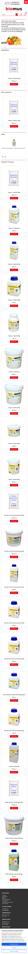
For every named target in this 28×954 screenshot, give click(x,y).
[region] (14, 941)
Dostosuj (14, 947)
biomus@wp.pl (15, 4)
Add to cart (14, 84)
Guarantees (5, 900)
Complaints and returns (7, 902)
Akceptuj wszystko (14, 944)
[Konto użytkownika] (21, 14)
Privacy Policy (5, 903)
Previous (2, 71)
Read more (14, 808)
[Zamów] (17, 14)
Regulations (4, 896)
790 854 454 (15, 2)
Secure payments (6, 899)
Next (25, 71)
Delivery (4, 898)
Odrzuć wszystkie (14, 951)
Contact (4, 895)
